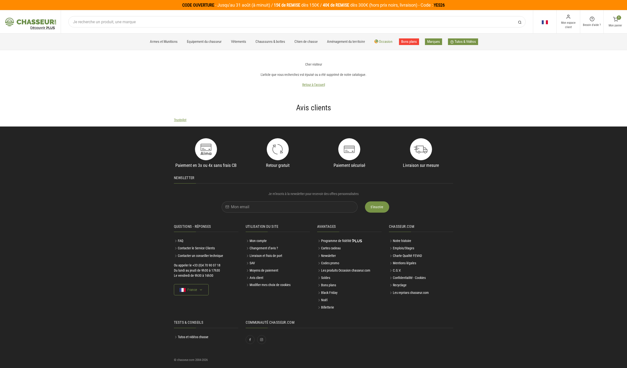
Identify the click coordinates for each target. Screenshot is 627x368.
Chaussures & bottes (270, 41)
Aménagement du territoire (346, 41)
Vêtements (238, 41)
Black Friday (329, 293)
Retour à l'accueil (313, 85)
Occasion (385, 41)
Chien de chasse (306, 41)
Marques (433, 41)
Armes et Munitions (164, 41)
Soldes (325, 278)
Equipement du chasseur (204, 41)
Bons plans (409, 41)
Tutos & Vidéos (465, 41)
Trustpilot (180, 120)
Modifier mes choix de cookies (270, 285)
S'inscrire (377, 207)
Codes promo (330, 263)
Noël (324, 300)
